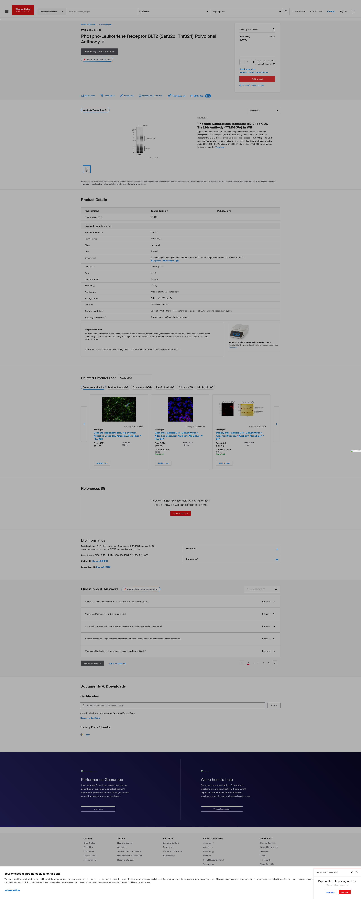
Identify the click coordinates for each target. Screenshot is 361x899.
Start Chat (344, 892)
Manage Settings (12, 890)
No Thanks (330, 892)
